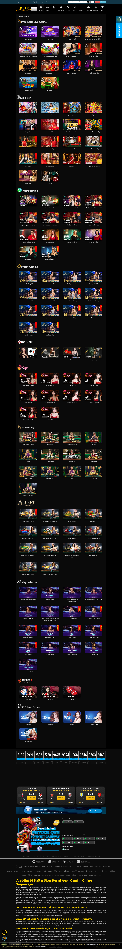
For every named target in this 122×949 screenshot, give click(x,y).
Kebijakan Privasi (41, 946)
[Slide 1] (83, 835)
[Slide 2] (60, 802)
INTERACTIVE (88, 10)
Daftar (103, 2)
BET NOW (32, 798)
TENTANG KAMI (26, 856)
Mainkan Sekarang (95, 810)
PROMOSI (96, 10)
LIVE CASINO (61, 10)
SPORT (68, 10)
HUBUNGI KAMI (67, 856)
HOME (41, 10)
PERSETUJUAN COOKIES (93, 856)
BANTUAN (36, 856)
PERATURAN (45, 856)
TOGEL (47, 10)
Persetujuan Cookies (92, 944)
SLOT (54, 10)
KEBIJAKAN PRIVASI (79, 856)
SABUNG (74, 10)
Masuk (97, 2)
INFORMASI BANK (56, 856)
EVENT (102, 10)
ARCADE (81, 10)
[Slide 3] (61, 802)
